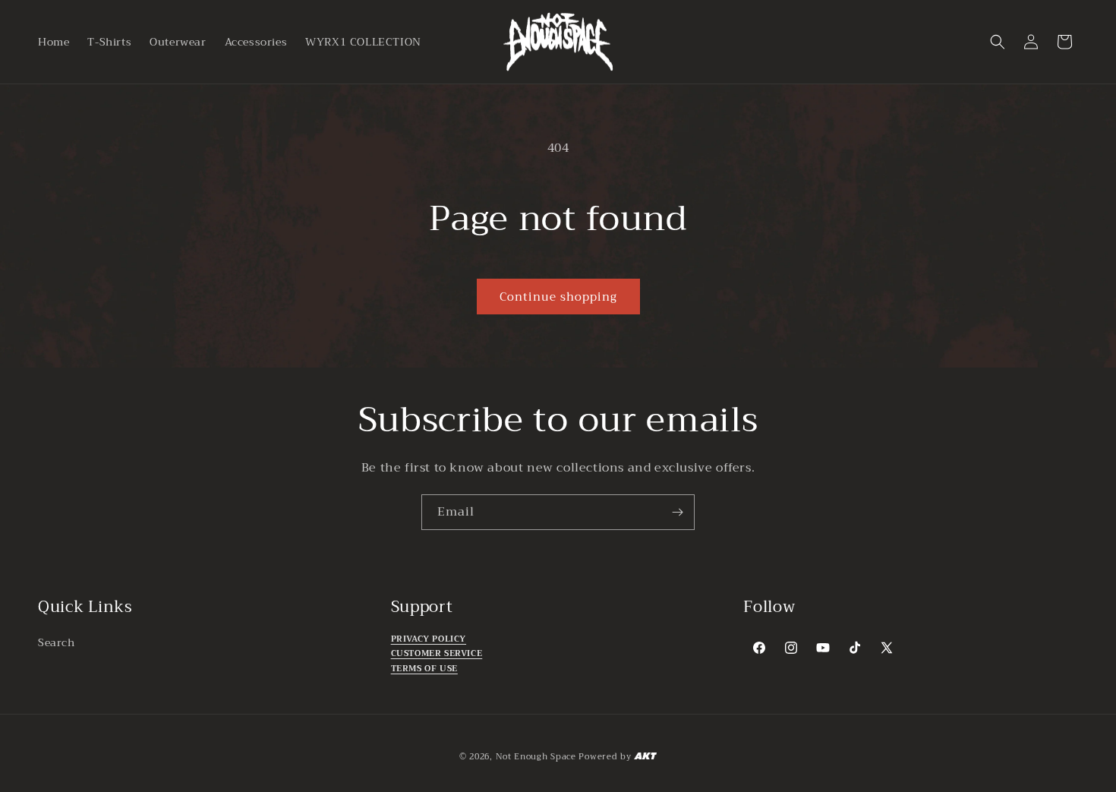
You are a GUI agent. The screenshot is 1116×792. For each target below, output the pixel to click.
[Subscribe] (677, 512)
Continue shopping (558, 297)
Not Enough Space (536, 756)
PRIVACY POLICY (428, 639)
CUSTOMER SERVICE (437, 654)
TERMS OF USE (424, 668)
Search (56, 642)
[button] (997, 41)
